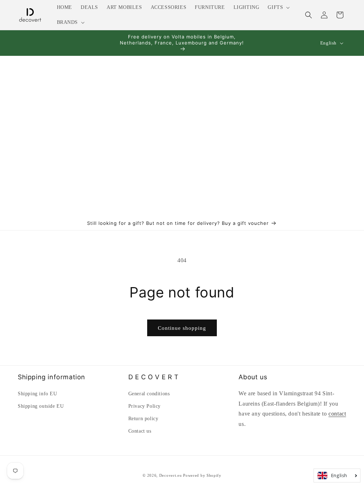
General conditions (149, 393)
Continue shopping (182, 328)
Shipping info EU (37, 393)
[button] (278, 7)
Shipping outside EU (41, 406)
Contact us (139, 431)
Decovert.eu (170, 475)
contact (337, 414)
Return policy (143, 418)
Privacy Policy (144, 406)
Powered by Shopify (202, 475)
